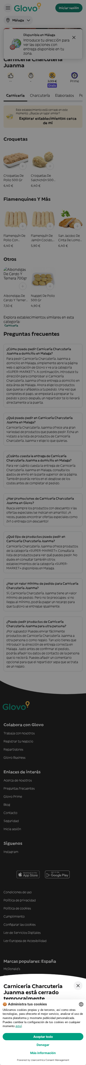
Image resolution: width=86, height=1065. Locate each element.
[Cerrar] (78, 985)
